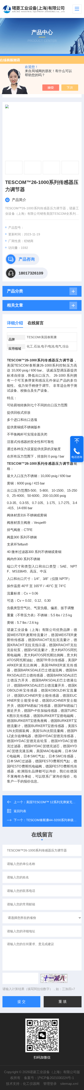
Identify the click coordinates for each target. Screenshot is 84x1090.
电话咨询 (76, 457)
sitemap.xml (69, 1084)
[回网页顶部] (77, 440)
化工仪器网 (31, 1084)
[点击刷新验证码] (54, 978)
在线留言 (36, 323)
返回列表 (20, 811)
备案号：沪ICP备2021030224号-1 (49, 1078)
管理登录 (50, 1084)
